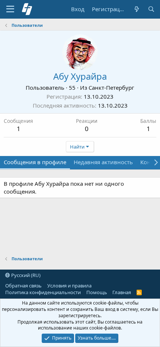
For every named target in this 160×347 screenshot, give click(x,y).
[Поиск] (151, 9)
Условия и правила (69, 285)
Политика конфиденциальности (43, 292)
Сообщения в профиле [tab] (35, 162)
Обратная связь (23, 285)
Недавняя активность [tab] (103, 162)
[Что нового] (136, 9)
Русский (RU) (25, 275)
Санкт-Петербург (111, 87)
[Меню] (10, 9)
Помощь (96, 292)
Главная (121, 292)
